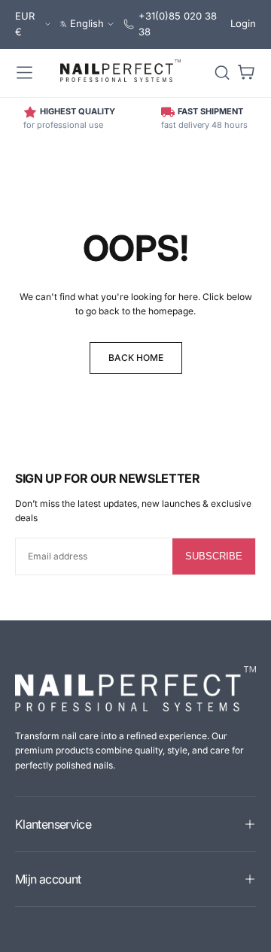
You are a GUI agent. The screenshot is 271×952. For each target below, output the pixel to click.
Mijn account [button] (48, 879)
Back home (135, 357)
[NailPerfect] (135, 688)
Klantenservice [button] (53, 824)
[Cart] (246, 72)
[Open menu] (24, 72)
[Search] (222, 73)
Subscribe (213, 556)
